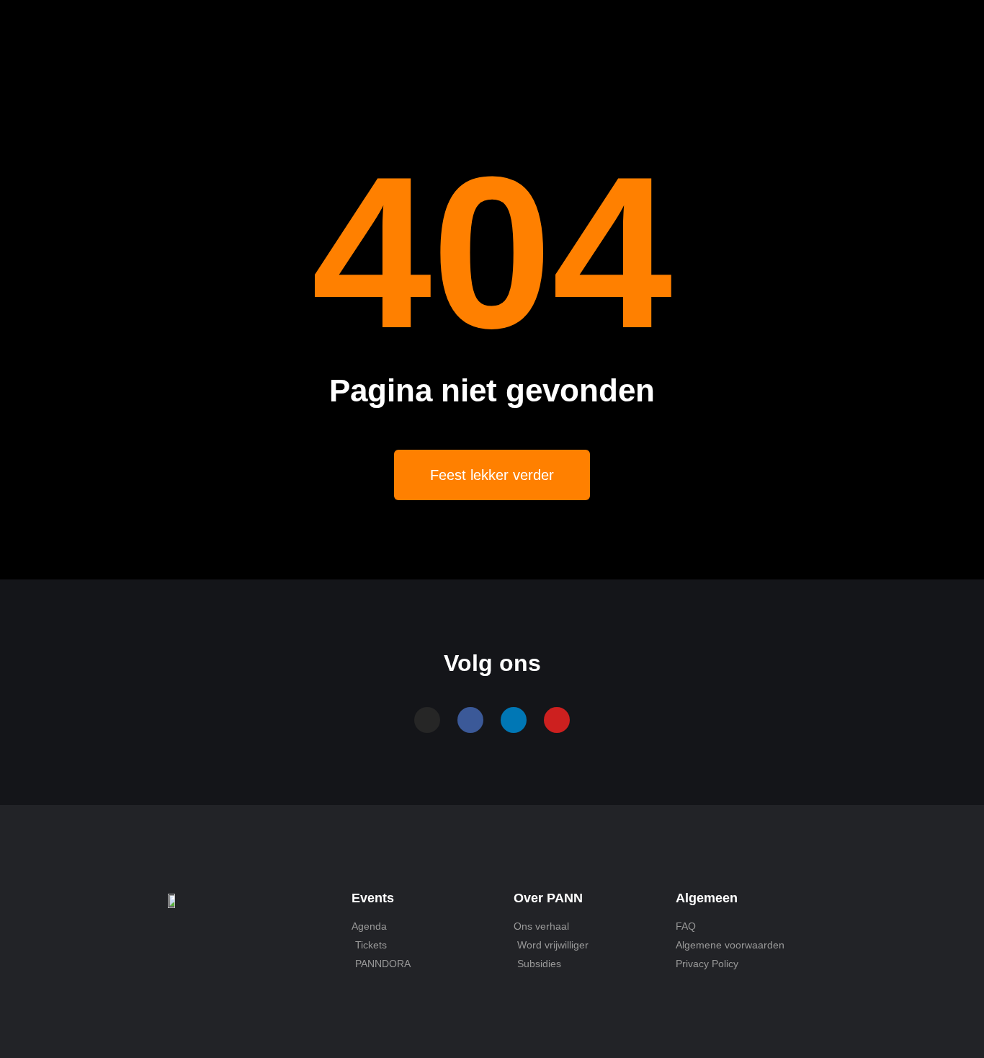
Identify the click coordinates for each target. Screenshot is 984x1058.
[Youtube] (557, 720)
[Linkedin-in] (514, 720)
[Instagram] (427, 720)
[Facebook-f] (470, 720)
